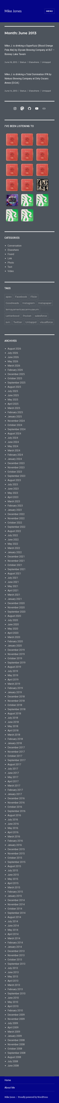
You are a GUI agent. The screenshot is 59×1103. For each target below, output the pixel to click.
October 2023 (15, 471)
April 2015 (13, 883)
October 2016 (15, 806)
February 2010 (15, 1010)
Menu (49, 11)
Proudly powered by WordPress (33, 1097)
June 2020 (13, 624)
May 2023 (13, 493)
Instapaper (44, 303)
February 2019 (15, 688)
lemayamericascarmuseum (22, 309)
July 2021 (13, 577)
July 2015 (13, 870)
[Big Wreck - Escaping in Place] (42, 139)
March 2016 (14, 836)
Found (11, 254)
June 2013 (13, 972)
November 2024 (16, 420)
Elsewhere (34, 62)
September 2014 (16, 912)
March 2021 (14, 594)
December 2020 (16, 603)
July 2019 (13, 671)
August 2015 (14, 866)
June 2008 (13, 1065)
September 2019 (16, 662)
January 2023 (15, 509)
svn (8, 322)
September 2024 (16, 429)
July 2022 (13, 535)
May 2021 (13, 586)
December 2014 (16, 900)
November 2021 (16, 560)
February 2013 (15, 989)
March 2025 (14, 408)
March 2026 (14, 365)
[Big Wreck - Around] (42, 155)
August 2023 (14, 480)
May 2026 (13, 361)
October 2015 (15, 857)
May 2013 (13, 976)
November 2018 (16, 700)
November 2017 (16, 751)
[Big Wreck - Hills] (12, 139)
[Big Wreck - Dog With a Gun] (12, 155)
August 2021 (14, 573)
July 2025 (13, 391)
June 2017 (13, 772)
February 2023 (15, 505)
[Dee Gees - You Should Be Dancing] (12, 200)
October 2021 (15, 565)
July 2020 (13, 620)
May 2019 (13, 675)
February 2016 (15, 840)
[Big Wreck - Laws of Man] (27, 155)
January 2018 (15, 743)
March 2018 (14, 734)
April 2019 (13, 679)
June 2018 (13, 722)
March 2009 (14, 1031)
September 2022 (16, 526)
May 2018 (13, 726)
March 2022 (14, 548)
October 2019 (15, 658)
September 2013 (16, 963)
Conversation (14, 245)
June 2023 (13, 488)
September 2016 (16, 811)
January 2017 (15, 794)
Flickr (34, 296)
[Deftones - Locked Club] (27, 200)
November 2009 (16, 1019)
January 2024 (15, 459)
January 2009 (15, 1036)
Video (11, 271)
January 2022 (15, 552)
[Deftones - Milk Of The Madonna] (27, 215)
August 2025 (14, 386)
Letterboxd (12, 315)
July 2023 (13, 484)
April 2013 (13, 980)
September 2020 (16, 611)
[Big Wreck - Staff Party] (27, 185)
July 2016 (13, 819)
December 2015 (16, 849)
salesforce (41, 315)
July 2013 (13, 968)
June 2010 (13, 997)
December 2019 (16, 649)
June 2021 (13, 582)
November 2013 (16, 955)
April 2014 (13, 934)
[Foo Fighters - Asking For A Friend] (42, 185)
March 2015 (14, 887)
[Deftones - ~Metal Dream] (42, 200)
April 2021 (13, 590)
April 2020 (13, 632)
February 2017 (15, 789)
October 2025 (15, 378)
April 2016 (13, 832)
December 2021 (16, 556)
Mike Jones (13, 11)
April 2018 (13, 730)
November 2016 (16, 802)
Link (10, 258)
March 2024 (14, 450)
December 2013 (16, 951)
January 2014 (15, 946)
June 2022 (13, 539)
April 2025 (13, 403)
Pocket (27, 315)
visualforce (46, 322)
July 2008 (13, 1061)
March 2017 (14, 785)
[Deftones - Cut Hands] (12, 215)
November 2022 (16, 518)
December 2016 (16, 798)
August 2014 (14, 917)
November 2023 (16, 467)
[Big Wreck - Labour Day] (27, 139)
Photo (11, 262)
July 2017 (13, 768)
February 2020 (15, 641)
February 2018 (15, 739)
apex (9, 296)
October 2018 (15, 705)
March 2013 (14, 985)
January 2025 (15, 416)
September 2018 (16, 709)
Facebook (21, 296)
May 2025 (13, 399)
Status (23, 62)
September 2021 (16, 569)
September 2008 (16, 1052)
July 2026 (13, 353)
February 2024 (15, 454)
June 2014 (13, 925)
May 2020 (13, 628)
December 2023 (16, 463)
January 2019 (15, 692)
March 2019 (14, 683)
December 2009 (16, 1014)
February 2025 (15, 412)
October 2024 (15, 425)
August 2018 (14, 713)
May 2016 (13, 828)
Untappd (46, 62)
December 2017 (16, 747)
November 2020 (16, 607)
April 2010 (13, 1006)
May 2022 (13, 543)
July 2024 (13, 437)
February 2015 (15, 891)
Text (10, 266)
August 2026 (14, 348)
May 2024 (13, 446)
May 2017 (13, 777)
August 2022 (14, 531)
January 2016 (15, 845)
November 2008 (16, 1044)
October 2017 (15, 756)
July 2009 (13, 1023)
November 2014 (16, 904)
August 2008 (14, 1057)
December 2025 (16, 374)
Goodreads (12, 303)
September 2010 (16, 993)
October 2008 (15, 1048)
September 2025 (16, 382)
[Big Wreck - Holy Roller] (12, 185)
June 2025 (13, 395)
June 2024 (13, 442)
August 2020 (14, 616)
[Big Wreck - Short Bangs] (27, 170)
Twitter (17, 322)
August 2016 (14, 815)
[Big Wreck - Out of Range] (12, 170)
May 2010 (13, 1002)
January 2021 (15, 599)
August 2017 (14, 764)
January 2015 (15, 896)
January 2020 (15, 645)
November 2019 (16, 654)
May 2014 (13, 929)
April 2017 (13, 781)
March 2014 (14, 938)
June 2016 (13, 823)
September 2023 (16, 476)
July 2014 (13, 921)
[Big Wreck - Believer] (42, 170)
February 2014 (15, 942)
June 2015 (13, 874)
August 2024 (14, 433)
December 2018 (16, 696)
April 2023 (13, 497)
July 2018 (13, 717)
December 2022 (16, 514)
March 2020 (14, 637)
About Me (10, 1087)
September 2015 (16, 862)
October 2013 (15, 959)
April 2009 (13, 1027)
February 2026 (15, 369)
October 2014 (15, 908)
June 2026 (13, 357)
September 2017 (16, 760)
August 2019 (14, 666)
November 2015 (16, 853)
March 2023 (14, 501)
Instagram (28, 303)
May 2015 (13, 879)
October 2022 (15, 522)
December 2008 (16, 1040)
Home (8, 1080)
